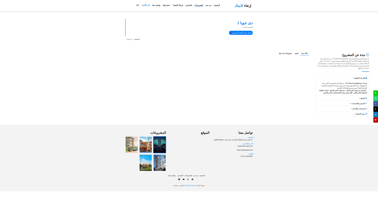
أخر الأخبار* (145, 5)
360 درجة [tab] (304, 53)
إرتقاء (243, 5)
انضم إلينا (166, 5)
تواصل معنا (156, 5)
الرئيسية (217, 5)
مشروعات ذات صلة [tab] (285, 53)
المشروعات (198, 5)
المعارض (189, 5)
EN (137, 5)
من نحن (209, 5)
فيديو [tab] (296, 53)
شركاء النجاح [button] (178, 5)
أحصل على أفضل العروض (242, 33)
